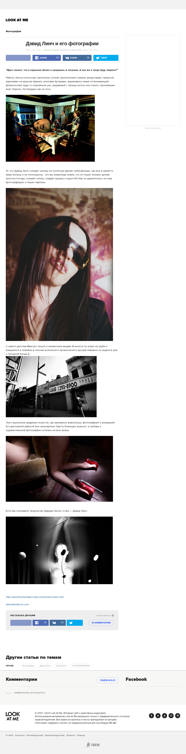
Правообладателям (54, 735)
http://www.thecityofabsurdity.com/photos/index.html (35, 597)
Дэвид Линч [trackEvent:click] (45, 666)
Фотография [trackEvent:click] (28, 666)
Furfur (93, 745)
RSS (177, 715)
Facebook (151, 715)
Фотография (13, 31)
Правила (70, 735)
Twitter (164, 715)
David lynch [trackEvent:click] (61, 666)
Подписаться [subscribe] (107, 680)
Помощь (81, 735)
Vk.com (158, 715)
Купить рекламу (153, 128)
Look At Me (17, 20)
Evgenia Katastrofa (60, 50)
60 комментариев (101, 623)
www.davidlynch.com (17, 604)
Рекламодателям (35, 735)
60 (30, 50)
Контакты (20, 735)
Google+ (171, 715)
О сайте (9, 735)
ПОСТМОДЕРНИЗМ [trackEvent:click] (81, 666)
